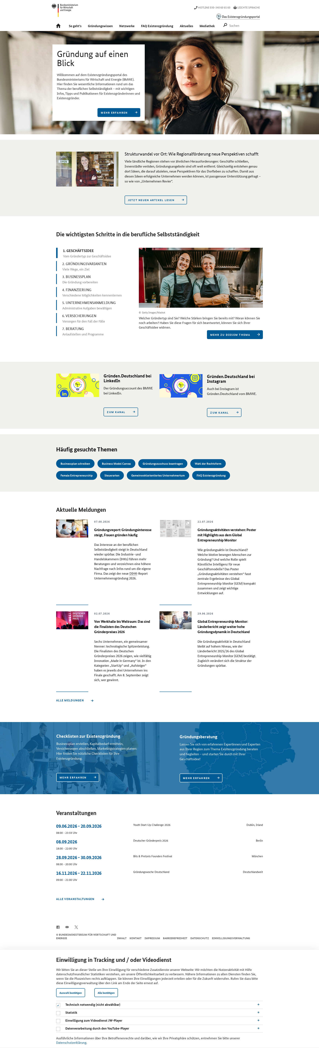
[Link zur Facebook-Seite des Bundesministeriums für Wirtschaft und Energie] (58, 927)
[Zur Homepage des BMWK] (65, 12)
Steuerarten (111, 475)
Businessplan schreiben (75, 464)
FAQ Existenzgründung (211, 475)
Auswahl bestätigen (70, 993)
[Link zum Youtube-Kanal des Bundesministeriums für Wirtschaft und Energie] (67, 927)
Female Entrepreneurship (77, 475)
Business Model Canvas (116, 464)
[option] (159, 82)
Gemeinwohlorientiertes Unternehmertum (158, 475)
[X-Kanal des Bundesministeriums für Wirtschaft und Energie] (76, 927)
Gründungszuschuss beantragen (163, 464)
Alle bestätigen (106, 993)
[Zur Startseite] (59, 26)
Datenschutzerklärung (71, 1042)
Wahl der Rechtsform (208, 464)
